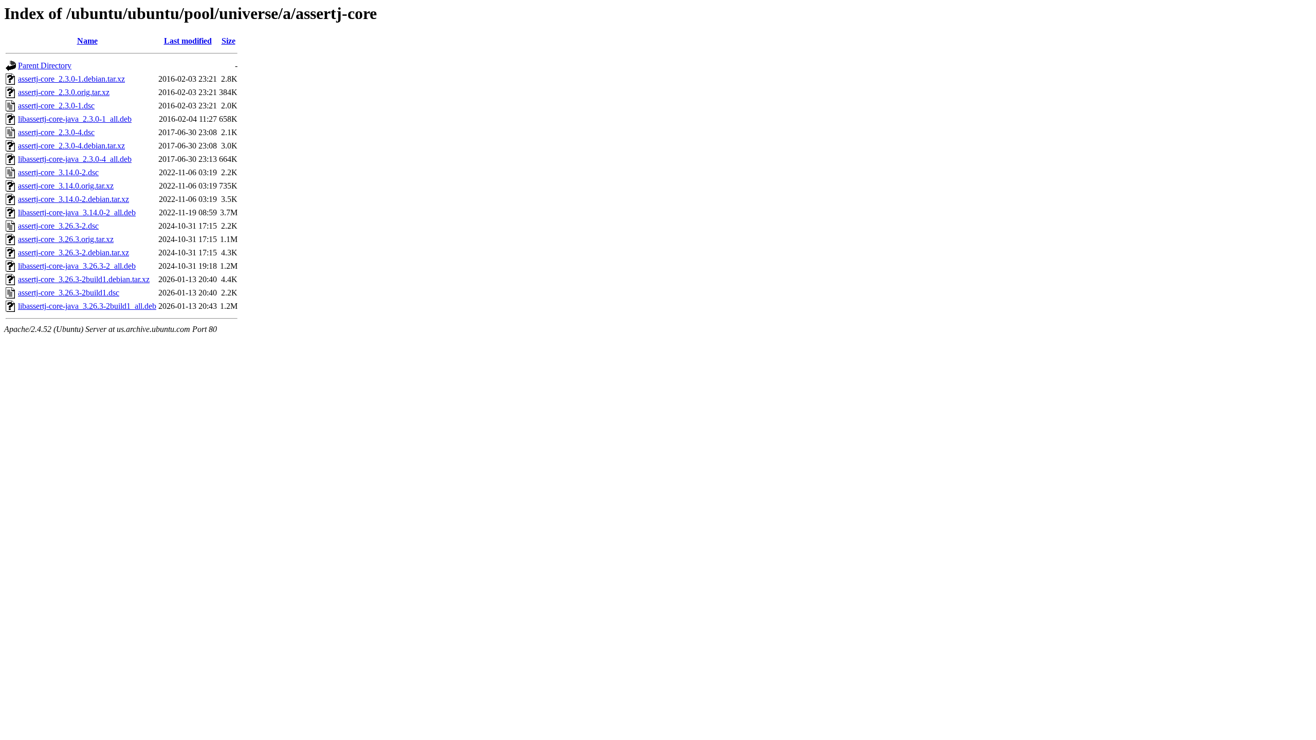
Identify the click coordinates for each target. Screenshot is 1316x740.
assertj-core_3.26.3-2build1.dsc (68, 292)
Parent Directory (44, 65)
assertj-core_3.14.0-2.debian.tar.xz (73, 199)
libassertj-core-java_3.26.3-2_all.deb (77, 266)
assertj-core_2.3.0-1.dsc (56, 105)
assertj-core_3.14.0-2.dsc (58, 172)
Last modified (188, 40)
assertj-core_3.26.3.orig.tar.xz (66, 239)
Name (87, 40)
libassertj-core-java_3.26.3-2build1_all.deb (87, 306)
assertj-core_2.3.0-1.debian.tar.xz (71, 79)
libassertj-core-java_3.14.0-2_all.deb (77, 212)
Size (228, 40)
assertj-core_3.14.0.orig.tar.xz (66, 185)
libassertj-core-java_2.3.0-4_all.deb (75, 159)
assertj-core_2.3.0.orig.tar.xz (63, 92)
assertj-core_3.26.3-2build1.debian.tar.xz (84, 279)
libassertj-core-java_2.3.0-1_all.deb (75, 119)
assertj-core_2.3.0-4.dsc (56, 132)
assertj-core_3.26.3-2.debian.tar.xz (73, 252)
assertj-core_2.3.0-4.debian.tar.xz (71, 145)
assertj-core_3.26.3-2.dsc (58, 225)
